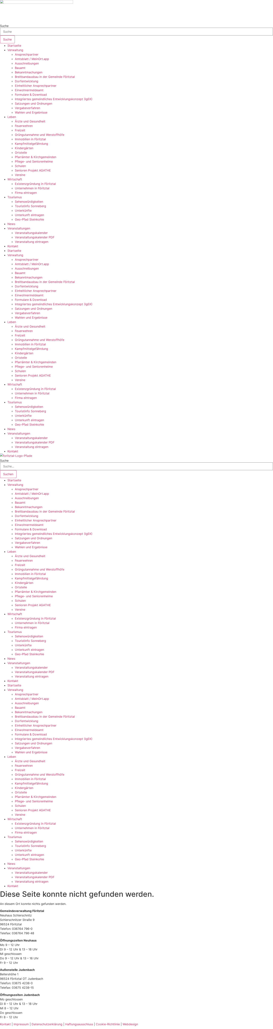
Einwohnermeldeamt (29, 90)
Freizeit (20, 130)
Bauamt (20, 68)
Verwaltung (15, 50)
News (11, 224)
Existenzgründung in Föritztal (35, 184)
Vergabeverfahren (27, 108)
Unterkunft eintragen (29, 215)
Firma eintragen (26, 193)
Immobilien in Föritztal (30, 139)
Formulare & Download (31, 94)
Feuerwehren (24, 126)
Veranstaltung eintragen (31, 242)
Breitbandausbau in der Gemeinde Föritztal (45, 77)
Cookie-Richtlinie (108, 1024)
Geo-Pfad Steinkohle (29, 219)
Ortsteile (21, 152)
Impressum (21, 1024)
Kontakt (12, 246)
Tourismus (14, 197)
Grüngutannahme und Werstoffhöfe (39, 135)
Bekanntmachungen (28, 72)
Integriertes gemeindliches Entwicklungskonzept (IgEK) (53, 99)
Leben (11, 117)
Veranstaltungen (18, 228)
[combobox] (136, 31)
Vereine (20, 175)
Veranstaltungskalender (31, 233)
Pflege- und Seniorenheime (34, 161)
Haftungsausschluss (79, 1024)
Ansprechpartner (26, 54)
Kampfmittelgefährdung (31, 143)
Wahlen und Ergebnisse (31, 112)
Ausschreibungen (27, 63)
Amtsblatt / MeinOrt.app (32, 59)
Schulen (20, 166)
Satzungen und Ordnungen (33, 103)
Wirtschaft (14, 179)
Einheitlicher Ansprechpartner (35, 85)
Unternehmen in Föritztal (32, 188)
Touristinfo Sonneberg (30, 206)
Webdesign (130, 1024)
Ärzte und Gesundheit (30, 121)
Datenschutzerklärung (47, 1024)
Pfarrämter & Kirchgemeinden (35, 157)
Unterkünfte (23, 210)
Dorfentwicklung (26, 81)
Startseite (14, 45)
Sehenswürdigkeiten (29, 201)
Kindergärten (24, 148)
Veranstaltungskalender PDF (34, 237)
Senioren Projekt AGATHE (33, 170)
